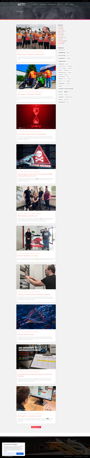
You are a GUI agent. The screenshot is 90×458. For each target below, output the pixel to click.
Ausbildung (31, 253)
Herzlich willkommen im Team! (27, 256)
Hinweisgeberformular (68, 456)
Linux (65, 78)
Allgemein (27, 51)
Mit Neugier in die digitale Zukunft (29, 416)
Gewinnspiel (60, 70)
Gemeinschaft (70, 68)
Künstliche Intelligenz (62, 76)
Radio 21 (69, 81)
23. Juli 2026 (19, 171)
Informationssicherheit (62, 72)
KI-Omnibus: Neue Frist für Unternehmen (31, 134)
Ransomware (62, 83)
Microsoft (69, 78)
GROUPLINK (66, 70)
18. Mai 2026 (19, 371)
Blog (66, 4)
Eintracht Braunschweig (62, 66)
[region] (13, 449)
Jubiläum (66, 74)
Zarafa (68, 102)
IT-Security (69, 72)
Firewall (60, 68)
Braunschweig (62, 55)
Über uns (35, 4)
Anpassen (6, 453)
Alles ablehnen (12, 453)
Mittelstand (43, 4)
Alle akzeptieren (20, 453)
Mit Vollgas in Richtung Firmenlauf (29, 94)
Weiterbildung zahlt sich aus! (27, 216)
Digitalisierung (61, 64)
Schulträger (68, 83)
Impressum (86, 456)
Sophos (60, 91)
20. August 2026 (20, 51)
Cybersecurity (69, 58)
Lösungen (30, 331)
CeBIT (71, 55)
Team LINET (61, 94)
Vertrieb (60, 99)
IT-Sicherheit (61, 74)
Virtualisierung (66, 99)
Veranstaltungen (39, 51)
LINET (68, 76)
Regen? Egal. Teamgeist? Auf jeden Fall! (30, 54)
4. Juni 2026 (19, 331)
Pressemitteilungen (61, 37)
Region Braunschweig (61, 40)
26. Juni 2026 (20, 213)
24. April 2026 (20, 413)
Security (60, 86)
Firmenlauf (64, 68)
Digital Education (60, 31)
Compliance (60, 4)
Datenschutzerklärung (78, 456)
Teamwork (66, 94)
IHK (70, 70)
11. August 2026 (20, 131)
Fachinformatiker (69, 66)
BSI (67, 55)
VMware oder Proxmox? (25, 334)
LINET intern (32, 51)
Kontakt (72, 4)
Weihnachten (62, 102)
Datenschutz (62, 61)
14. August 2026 (20, 91)
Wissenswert (38, 131)
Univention (61, 97)
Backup (68, 52)
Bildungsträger (51, 4)
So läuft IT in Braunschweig (66, 88)
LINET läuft (61, 78)
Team (66, 92)
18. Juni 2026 (20, 253)
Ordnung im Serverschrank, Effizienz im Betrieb (33, 294)
